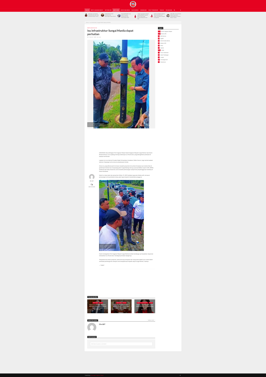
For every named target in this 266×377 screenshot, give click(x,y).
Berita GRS (116, 10)
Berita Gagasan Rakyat (97, 10)
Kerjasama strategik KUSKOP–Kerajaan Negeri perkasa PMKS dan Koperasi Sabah (121, 306)
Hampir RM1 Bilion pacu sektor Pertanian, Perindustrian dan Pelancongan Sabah (109, 15)
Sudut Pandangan (153, 10)
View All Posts (151, 320)
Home (87, 22)
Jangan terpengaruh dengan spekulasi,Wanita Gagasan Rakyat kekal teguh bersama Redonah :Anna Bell (126, 16)
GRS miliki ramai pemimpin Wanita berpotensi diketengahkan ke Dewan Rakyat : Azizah (159, 15)
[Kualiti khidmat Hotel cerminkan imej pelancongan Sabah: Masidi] (86, 15)
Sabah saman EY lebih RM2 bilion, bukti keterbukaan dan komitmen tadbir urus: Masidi (97, 306)
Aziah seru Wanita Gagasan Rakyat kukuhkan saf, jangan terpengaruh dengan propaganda (143, 15)
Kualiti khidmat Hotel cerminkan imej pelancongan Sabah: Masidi (93, 15)
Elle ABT (92, 181)
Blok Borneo (135, 10)
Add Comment (92, 186)
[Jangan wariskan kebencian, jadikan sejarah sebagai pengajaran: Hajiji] (168, 15)
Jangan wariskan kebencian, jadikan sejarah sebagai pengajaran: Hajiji (175, 15)
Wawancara (143, 10)
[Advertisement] (91, 151)
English (162, 10)
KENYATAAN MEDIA (125, 10)
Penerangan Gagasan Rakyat (96, 375)
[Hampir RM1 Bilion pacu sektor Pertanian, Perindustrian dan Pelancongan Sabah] (102, 15)
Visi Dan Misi (169, 10)
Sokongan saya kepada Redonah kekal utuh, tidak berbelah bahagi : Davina (144, 306)
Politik (87, 10)
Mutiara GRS (108, 10)
